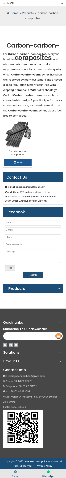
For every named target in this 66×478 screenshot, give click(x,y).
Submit (33, 275)
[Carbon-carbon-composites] (17, 134)
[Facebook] (5, 345)
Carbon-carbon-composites (18, 153)
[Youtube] (16, 345)
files (10, 267)
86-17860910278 (23, 381)
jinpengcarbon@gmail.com (30, 187)
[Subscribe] (58, 336)
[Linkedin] (11, 345)
